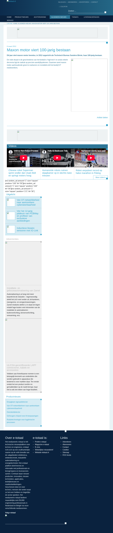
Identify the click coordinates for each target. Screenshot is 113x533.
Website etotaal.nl (42, 452)
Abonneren (72, 2)
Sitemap (66, 452)
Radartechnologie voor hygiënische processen (21, 421)
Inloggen (62, 2)
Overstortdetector (13, 412)
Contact (94, 2)
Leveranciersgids (91, 17)
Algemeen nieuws (58, 17)
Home (9, 17)
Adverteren (84, 2)
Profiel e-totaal (40, 442)
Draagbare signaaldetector (17, 402)
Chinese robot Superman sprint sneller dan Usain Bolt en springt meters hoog (22, 173)
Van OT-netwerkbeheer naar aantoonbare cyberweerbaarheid (23, 407)
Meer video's (100, 177)
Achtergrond (40, 17)
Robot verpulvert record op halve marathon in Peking (89, 171)
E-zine (37, 447)
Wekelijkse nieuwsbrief (44, 450)
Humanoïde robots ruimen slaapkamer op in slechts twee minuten (57, 173)
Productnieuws (21, 17)
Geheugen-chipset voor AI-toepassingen (22, 416)
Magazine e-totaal (42, 444)
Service (10, 20)
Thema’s (75, 17)
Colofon (63, 6)
